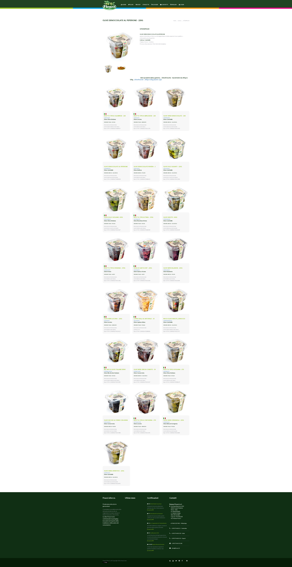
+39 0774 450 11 (175, 528)
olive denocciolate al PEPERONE (116, 166)
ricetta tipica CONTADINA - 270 (145, 420)
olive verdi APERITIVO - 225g (114, 471)
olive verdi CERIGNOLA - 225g (173, 420)
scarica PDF (151, 510)
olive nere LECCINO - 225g (113, 318)
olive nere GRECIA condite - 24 (145, 369)
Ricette (146, 4)
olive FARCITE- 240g (170, 217)
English (174, 4)
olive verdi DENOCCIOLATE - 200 (174, 116)
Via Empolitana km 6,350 (177, 506)
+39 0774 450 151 (176, 538)
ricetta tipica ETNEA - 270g (143, 217)
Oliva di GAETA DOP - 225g (143, 268)
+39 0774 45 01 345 (177, 543)
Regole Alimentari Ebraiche (158, 544)
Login (182, 4)
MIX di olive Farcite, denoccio (174, 318)
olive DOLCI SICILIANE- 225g (113, 217)
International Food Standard (156, 513)
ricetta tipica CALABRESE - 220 (115, 116)
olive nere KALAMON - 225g (172, 268)
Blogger (155, 4)
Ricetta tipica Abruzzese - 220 (145, 116)
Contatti (165, 4)
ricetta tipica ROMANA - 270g (114, 268)
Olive (131, 4)
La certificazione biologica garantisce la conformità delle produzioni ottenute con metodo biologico (157, 537)
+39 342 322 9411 (175, 523)
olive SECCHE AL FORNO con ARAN (116, 420)
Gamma (179, 20)
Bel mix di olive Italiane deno (115, 369)
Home (124, 4)
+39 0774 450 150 (176, 533)
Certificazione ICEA (154, 533)
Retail (175, 20)
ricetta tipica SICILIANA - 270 (173, 369)
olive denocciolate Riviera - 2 (145, 166)
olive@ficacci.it (176, 548)
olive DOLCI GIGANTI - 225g (172, 166)
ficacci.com (124, 560)
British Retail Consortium (156, 503)
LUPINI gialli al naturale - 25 (144, 318)
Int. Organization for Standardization (158, 523)
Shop (138, 4)
